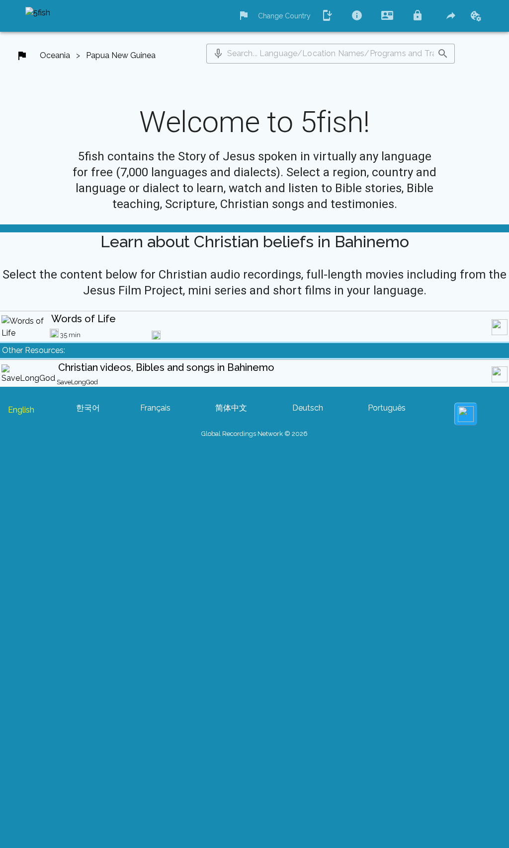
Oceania (55, 55)
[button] (218, 54)
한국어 (88, 408)
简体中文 (231, 408)
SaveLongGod (77, 382)
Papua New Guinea (121, 55)
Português (387, 408)
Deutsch (307, 408)
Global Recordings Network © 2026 (254, 433)
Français (155, 408)
